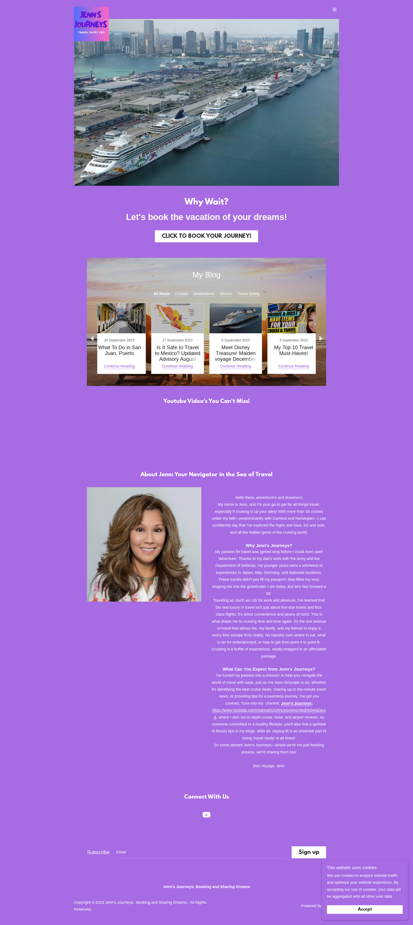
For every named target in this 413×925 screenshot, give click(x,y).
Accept (365, 909)
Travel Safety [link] (248, 294)
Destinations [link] (204, 294)
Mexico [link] (226, 294)
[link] (91, 9)
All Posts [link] (161, 294)
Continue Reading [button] (119, 366)
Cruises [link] (181, 294)
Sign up (309, 852)
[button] (334, 9)
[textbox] (201, 852)
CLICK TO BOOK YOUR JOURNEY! (206, 236)
